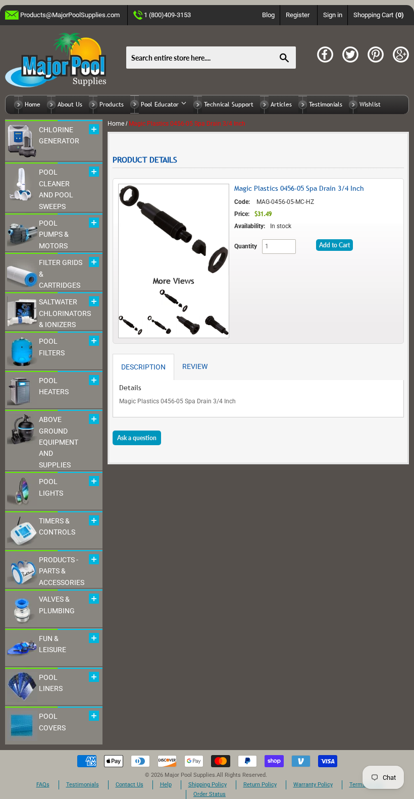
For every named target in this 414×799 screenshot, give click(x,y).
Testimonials (325, 104)
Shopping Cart (378, 15)
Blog (268, 15)
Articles (281, 104)
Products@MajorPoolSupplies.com (70, 15)
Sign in (332, 15)
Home (32, 104)
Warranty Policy (313, 784)
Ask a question (137, 438)
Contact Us (129, 784)
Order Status (209, 794)
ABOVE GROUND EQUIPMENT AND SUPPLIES (58, 442)
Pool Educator (161, 104)
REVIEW (195, 366)
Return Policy (260, 784)
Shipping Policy (207, 784)
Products (111, 104)
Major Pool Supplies (190, 775)
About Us (70, 104)
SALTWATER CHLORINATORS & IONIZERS (65, 313)
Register (297, 15)
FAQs (42, 784)
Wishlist (370, 104)
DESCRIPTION (143, 367)
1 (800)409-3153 (167, 15)
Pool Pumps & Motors (54, 234)
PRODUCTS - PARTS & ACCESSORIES (61, 571)
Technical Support (228, 104)
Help (166, 784)
